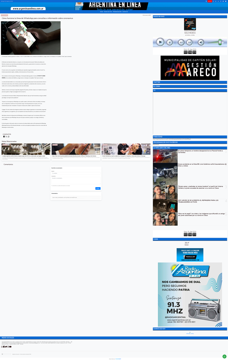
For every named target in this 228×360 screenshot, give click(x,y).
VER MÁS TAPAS (190, 333)
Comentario (53, 176)
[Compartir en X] (6, 137)
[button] (206, 1)
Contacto (125, 11)
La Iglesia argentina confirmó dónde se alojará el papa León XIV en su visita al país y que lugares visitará (23, 156)
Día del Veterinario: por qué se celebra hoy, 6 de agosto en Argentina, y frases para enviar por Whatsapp (123, 156)
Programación (117, 11)
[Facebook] (218, 1)
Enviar (97, 188)
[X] (216, 1)
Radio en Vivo (108, 11)
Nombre (52, 171)
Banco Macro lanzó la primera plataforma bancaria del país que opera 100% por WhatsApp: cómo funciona (74, 156)
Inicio (101, 11)
